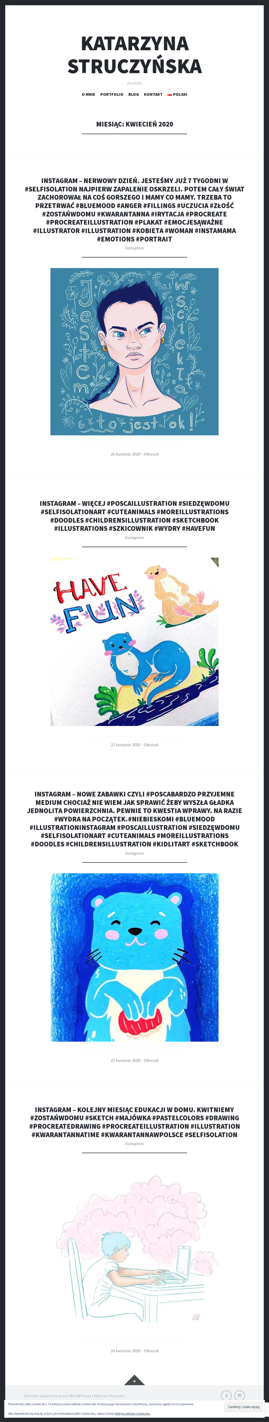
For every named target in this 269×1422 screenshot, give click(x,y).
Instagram (134, 248)
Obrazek (151, 454)
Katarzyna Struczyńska (134, 54)
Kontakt (153, 94)
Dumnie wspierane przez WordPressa (57, 1395)
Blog (133, 94)
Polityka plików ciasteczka (132, 1413)
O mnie (88, 94)
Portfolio (111, 94)
